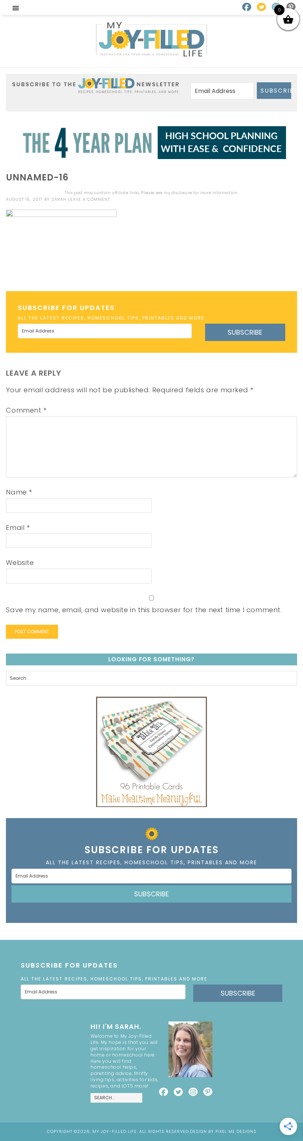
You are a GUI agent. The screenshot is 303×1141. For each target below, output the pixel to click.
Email (18, 527)
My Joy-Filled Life (151, 39)
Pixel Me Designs (235, 1131)
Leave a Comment (89, 199)
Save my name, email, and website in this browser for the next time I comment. (144, 609)
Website (20, 562)
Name (19, 492)
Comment (26, 410)
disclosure (181, 193)
